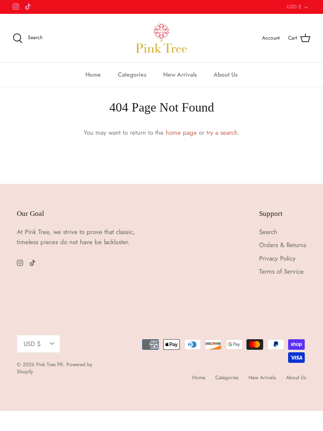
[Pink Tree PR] (161, 38)
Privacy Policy (277, 258)
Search (268, 232)
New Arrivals (180, 74)
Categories (132, 74)
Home (93, 74)
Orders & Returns (282, 245)
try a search (222, 132)
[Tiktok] (28, 6)
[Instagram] (16, 6)
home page (181, 132)
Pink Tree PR (49, 364)
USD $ (294, 7)
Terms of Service (281, 271)
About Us (226, 74)
